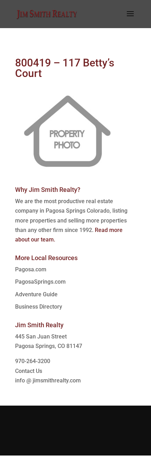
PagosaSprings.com (40, 281)
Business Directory (38, 306)
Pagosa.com (30, 269)
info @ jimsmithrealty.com (48, 380)
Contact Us (28, 371)
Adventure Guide (36, 294)
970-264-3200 (32, 361)
